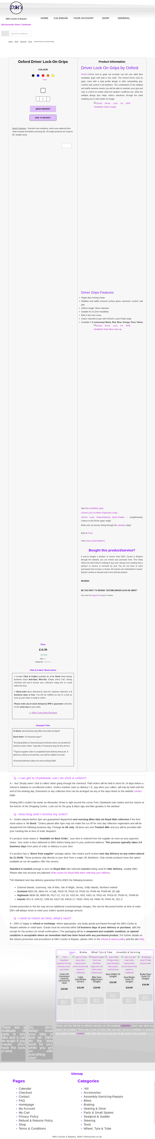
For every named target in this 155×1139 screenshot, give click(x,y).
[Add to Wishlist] (43, 90)
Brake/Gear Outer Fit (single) (145, 976)
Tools (87, 1124)
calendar (121, 525)
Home (44, 18)
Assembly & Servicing (128, 952)
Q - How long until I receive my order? (41, 814)
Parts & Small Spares (99, 1112)
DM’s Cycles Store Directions (44, 713)
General (124, 18)
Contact (24, 1096)
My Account (27, 1108)
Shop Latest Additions (95, 541)
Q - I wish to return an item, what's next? (42, 918)
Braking (89, 1104)
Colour (43, 69)
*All (45, 662)
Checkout (25, 1092)
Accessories (92, 1092)
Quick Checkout (43, 109)
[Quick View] (64, 1007)
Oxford (84, 74)
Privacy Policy (29, 1116)
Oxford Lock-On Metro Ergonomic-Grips (99, 513)
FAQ (141, 939)
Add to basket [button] (64, 1002)
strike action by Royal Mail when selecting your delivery (80, 872)
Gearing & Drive (95, 1108)
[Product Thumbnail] (66, 145)
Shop (105, 18)
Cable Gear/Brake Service (80, 979)
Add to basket (43, 118)
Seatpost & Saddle (97, 1116)
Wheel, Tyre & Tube (97, 1128)
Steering (23, 41)
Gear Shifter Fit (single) (113, 975)
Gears (72, 952)
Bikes (88, 1100)
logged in (95, 595)
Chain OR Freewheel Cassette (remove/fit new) (64, 978)
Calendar (61, 18)
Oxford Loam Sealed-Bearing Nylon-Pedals (102, 517)
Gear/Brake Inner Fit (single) (129, 979)
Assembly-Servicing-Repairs (103, 1096)
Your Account (83, 18)
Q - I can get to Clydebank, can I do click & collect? (50, 778)
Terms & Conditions (32, 1128)
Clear (45, 79)
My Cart (24, 1112)
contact (138, 791)
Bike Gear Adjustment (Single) (96, 979)
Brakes (83, 952)
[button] (77, 778)
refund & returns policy (113, 939)
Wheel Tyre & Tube (101, 952)
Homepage (26, 1104)
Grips (30, 41)
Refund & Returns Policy (36, 1120)
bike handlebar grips (94, 508)
